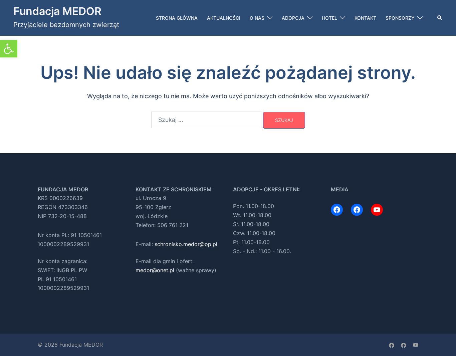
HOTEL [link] (329, 18)
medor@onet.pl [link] (155, 270)
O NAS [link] (257, 18)
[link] (8, 48)
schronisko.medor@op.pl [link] (186, 244)
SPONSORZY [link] (400, 18)
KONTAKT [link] (365, 18)
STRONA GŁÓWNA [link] (177, 18)
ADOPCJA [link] (293, 18)
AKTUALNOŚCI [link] (223, 18)
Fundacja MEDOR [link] (57, 11)
